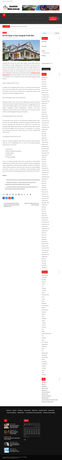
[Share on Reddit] (22, 194)
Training (44, 368)
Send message (46, 69)
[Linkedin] (12, 198)
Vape (43, 372)
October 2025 (45, 99)
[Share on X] (10, 194)
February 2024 (45, 142)
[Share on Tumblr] (24, 194)
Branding (44, 279)
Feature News (45, 309)
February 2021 (45, 217)
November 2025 (45, 97)
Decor (43, 297)
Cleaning (44, 288)
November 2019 (45, 250)
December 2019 (45, 248)
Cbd (42, 286)
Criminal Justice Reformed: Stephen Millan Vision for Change (12, 438)
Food (43, 316)
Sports (43, 359)
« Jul (25, 439)
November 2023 (45, 148)
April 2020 (44, 239)
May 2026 (44, 84)
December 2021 (45, 196)
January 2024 (45, 144)
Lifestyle (44, 337)
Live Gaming (45, 342)
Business (44, 281)
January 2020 (45, 245)
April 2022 (44, 187)
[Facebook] (4, 198)
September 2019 (45, 254)
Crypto (43, 292)
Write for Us (44, 22)
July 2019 (44, 258)
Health (43, 331)
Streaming (44, 361)
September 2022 (45, 176)
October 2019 (45, 252)
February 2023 (45, 168)
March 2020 (44, 241)
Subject (43, 51)
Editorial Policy (8, 18)
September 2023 (45, 153)
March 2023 (44, 166)
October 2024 (45, 125)
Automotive (44, 277)
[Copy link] (30, 194)
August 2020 (44, 230)
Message (43, 55)
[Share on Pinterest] (19, 194)
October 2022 (45, 174)
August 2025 (44, 103)
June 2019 (44, 261)
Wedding (44, 374)
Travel (43, 370)
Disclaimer (37, 14)
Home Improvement (46, 333)
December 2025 (45, 94)
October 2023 (45, 151)
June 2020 (44, 235)
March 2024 (44, 140)
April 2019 (44, 265)
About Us (10, 14)
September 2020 (45, 228)
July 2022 (44, 181)
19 (29, 431)
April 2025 (44, 112)
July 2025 (44, 105)
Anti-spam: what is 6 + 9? (47, 63)
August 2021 (44, 204)
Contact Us (29, 14)
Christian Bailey (6, 37)
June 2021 (44, 209)
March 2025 (44, 114)
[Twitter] (6, 198)
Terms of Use (35, 22)
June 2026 (44, 82)
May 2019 (44, 263)
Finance (43, 314)
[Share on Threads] (27, 194)
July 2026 (44, 79)
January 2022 (45, 194)
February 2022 (45, 191)
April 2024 (44, 138)
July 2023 (44, 157)
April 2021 (44, 213)
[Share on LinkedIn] (13, 194)
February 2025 (45, 116)
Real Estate (44, 355)
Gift (42, 329)
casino (43, 284)
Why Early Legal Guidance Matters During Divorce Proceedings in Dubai (14, 426)
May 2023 (44, 161)
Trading (43, 366)
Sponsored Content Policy (10, 22)
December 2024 (45, 120)
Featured (4, 32)
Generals (44, 327)
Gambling (44, 318)
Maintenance (45, 344)
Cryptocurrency (45, 294)
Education (44, 303)
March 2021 (44, 215)
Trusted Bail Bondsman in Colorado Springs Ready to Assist (15, 444)
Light (43, 340)
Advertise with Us (19, 14)
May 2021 (44, 211)
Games (43, 320)
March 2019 (44, 267)
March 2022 (44, 189)
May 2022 (44, 185)
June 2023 (44, 159)
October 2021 (45, 200)
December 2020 (45, 222)
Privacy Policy (39, 18)
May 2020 (44, 237)
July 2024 (44, 131)
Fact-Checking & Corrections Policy (24, 18)
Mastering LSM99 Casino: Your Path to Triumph (32, 204)
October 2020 (45, 226)
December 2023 (45, 146)
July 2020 (44, 232)
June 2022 (44, 183)
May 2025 (44, 110)
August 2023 (44, 155)
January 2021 (45, 220)
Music (43, 348)
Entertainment (45, 305)
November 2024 (45, 122)
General (43, 325)
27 (31, 433)
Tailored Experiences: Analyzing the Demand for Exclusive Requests (23, 179)
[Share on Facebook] (7, 194)
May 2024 (44, 135)
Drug (43, 301)
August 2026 (44, 77)
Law (43, 335)
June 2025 (44, 107)
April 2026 (44, 86)
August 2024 (44, 129)
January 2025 (45, 118)
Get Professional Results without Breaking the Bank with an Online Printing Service (11, 205)
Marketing (44, 346)
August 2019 (44, 256)
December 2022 (45, 170)
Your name (44, 41)
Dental (43, 299)
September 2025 (45, 101)
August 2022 (44, 179)
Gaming (43, 322)
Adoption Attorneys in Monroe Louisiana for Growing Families (14, 432)
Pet (42, 350)
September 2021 (45, 202)
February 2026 (45, 90)
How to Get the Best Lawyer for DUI (19, 26)
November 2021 (45, 198)
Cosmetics (44, 290)
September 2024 (45, 127)
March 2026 (44, 88)
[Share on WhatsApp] (16, 194)
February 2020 (45, 243)
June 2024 (44, 133)
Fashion (43, 307)
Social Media (45, 357)
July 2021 (44, 207)
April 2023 (44, 163)
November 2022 (45, 172)
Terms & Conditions (25, 22)
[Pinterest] (9, 198)
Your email (44, 46)
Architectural (45, 275)
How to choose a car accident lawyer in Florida (14, 450)
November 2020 (45, 224)
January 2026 (45, 92)
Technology (44, 363)
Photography (45, 353)
